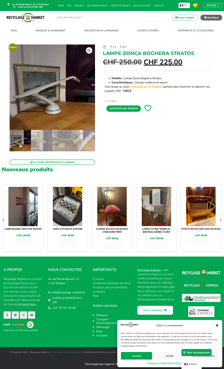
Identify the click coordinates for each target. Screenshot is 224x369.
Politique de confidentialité (66, 352)
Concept (79, 5)
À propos (98, 279)
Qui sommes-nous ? (97, 5)
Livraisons (99, 292)
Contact (158, 5)
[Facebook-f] (7, 315)
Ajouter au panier (123, 109)
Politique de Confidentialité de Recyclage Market (169, 363)
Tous (13, 30)
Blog (96, 296)
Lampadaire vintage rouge (23, 229)
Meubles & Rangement (50, 30)
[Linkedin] (15, 315)
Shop (61, 5)
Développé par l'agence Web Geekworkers (112, 364)
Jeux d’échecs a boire (68, 229)
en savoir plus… (27, 304)
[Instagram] (23, 315)
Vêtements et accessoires (196, 30)
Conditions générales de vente (99, 352)
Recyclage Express (149, 270)
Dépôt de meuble (120, 5)
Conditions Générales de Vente (112, 283)
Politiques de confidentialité (110, 287)
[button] (217, 325)
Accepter (137, 356)
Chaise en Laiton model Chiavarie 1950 (112, 230)
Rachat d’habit (142, 5)
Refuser (170, 356)
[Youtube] (31, 315)
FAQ (69, 5)
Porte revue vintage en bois (200, 229)
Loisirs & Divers (148, 30)
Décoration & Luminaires (101, 30)
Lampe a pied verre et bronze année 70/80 (156, 230)
